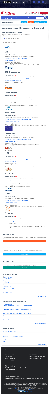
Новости (10, 5)
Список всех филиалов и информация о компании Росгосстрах (18, 180)
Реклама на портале (33, 360)
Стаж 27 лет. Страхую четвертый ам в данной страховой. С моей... (17, 313)
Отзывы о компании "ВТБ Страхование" (13, 80)
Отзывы (37, 22)
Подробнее (24, 267)
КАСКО (15, 5)
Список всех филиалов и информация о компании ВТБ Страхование (19, 78)
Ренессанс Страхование (8, 319)
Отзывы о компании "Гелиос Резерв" (12, 100)
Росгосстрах (6, 315)
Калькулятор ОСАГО (9, 351)
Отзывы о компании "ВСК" (10, 60)
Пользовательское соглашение (12, 376)
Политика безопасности (10, 369)
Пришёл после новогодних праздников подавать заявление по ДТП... (17, 309)
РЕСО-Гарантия (6, 312)
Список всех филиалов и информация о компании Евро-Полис (18, 119)
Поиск (4, 35)
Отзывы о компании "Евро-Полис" (12, 121)
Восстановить (24, 241)
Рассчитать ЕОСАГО (24, 254)
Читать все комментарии (40, 323)
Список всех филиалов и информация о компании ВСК (16, 58)
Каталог (30, 22)
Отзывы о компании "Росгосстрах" (12, 182)
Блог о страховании (33, 354)
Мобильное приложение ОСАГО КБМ (37, 356)
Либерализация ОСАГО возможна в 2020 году (13, 339)
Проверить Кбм (8, 356)
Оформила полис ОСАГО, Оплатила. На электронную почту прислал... (18, 317)
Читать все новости (42, 344)
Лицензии (24, 22)
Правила (43, 22)
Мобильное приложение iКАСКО (36, 358)
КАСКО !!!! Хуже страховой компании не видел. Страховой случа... (17, 321)
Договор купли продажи (10, 358)
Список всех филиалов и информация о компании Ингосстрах (18, 139)
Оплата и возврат (9, 371)
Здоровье (31, 5)
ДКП (37, 5)
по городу (17, 38)
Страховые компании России (35, 351)
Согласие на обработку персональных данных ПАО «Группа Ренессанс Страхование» (24, 378)
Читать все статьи (42, 296)
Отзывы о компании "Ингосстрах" (12, 141)
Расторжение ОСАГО (9, 360)
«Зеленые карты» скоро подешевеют (11, 331)
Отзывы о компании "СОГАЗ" (11, 202)
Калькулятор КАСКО (9, 354)
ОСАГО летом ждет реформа (9, 341)
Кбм (26, 5)
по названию (9, 38)
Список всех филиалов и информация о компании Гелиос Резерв (18, 99)
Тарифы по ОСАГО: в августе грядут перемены (13, 336)
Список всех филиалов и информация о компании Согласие (17, 219)
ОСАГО (21, 5)
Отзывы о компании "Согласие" (11, 221)
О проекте (5, 5)
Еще (41, 5)
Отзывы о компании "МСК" (10, 161)
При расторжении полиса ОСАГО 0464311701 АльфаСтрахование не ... (18, 305)
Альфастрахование (7, 304)
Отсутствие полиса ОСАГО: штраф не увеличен (13, 333)
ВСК (4, 308)
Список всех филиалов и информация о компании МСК (16, 159)
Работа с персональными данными (12, 374)
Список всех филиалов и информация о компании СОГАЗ (17, 200)
